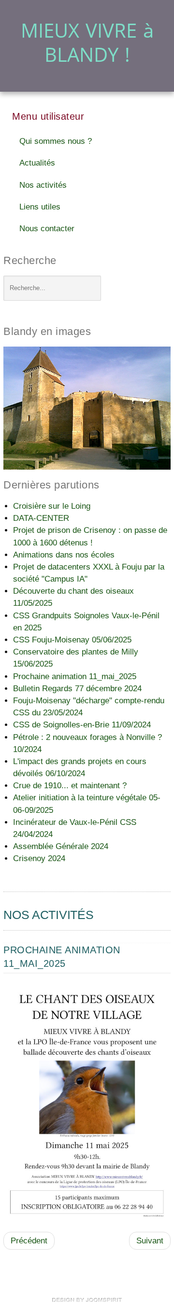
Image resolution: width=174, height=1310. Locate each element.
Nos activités (43, 185)
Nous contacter (46, 228)
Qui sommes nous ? (55, 141)
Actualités (37, 162)
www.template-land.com (87, 1300)
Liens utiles (39, 206)
